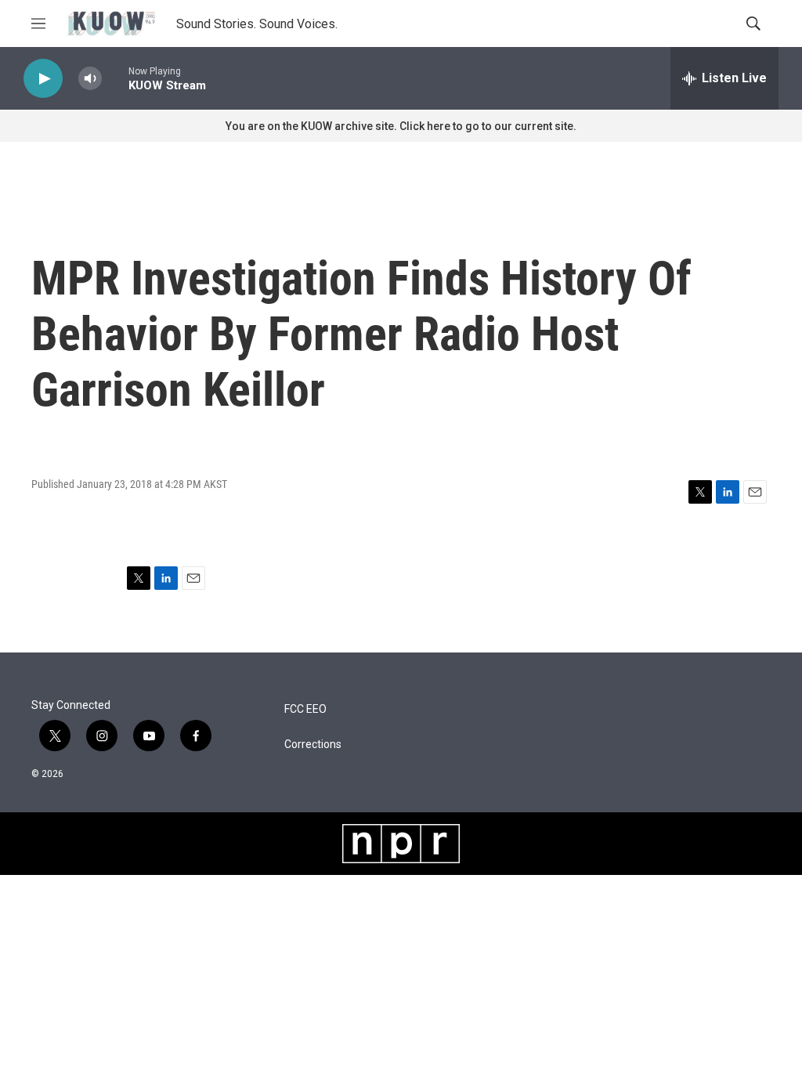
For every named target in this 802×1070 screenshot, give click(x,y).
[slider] (115, 78)
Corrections (312, 744)
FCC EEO (305, 709)
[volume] (90, 78)
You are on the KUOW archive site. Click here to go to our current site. (401, 126)
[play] (43, 79)
